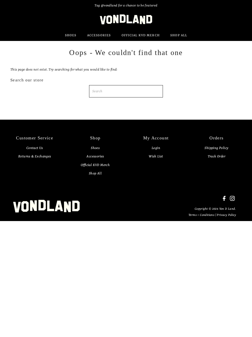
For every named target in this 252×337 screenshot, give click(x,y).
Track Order (216, 156)
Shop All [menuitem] (178, 35)
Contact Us (34, 148)
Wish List (156, 156)
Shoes (95, 148)
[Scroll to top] (242, 327)
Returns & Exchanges (34, 156)
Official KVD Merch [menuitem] (141, 35)
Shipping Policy (216, 148)
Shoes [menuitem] (71, 35)
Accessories (95, 156)
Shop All (95, 173)
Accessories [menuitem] (99, 35)
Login (156, 148)
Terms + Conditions (202, 215)
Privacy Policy (226, 215)
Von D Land (227, 209)
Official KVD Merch (95, 165)
